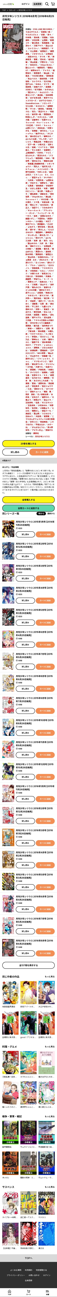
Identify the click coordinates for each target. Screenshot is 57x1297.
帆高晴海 (43, 422)
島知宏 (48, 251)
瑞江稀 (46, 298)
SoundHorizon (32, 103)
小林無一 (29, 249)
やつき (33, 109)
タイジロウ (34, 372)
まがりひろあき (45, 100)
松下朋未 (38, 89)
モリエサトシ (47, 402)
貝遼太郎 (45, 202)
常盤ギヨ (49, 430)
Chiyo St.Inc (46, 65)
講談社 (36, 433)
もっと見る (50, 976)
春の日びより (35, 136)
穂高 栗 (47, 391)
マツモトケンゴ (40, 361)
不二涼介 (35, 306)
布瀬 (45, 188)
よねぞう (31, 227)
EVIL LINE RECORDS (42, 29)
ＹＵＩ (48, 153)
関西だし (35, 411)
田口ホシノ (32, 92)
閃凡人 (36, 166)
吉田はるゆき (45, 216)
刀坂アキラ (38, 46)
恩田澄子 (37, 73)
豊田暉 (38, 249)
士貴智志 (49, 54)
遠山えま (49, 46)
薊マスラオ (44, 295)
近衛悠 (40, 293)
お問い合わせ (34, 1275)
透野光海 (42, 383)
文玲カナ (35, 397)
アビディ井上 (37, 430)
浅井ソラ (42, 301)
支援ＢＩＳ (36, 375)
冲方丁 (48, 221)
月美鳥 (48, 276)
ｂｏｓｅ (47, 125)
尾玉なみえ (42, 155)
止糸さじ (42, 265)
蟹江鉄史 (35, 43)
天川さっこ (44, 337)
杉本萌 (28, 37)
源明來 (36, 348)
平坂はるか (40, 424)
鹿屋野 (28, 279)
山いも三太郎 (31, 139)
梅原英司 (41, 68)
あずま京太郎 (35, 98)
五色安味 (29, 402)
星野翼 (46, 416)
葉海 (34, 383)
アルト (33, 265)
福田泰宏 (39, 158)
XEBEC (29, 89)
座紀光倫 (43, 78)
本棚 (47, 1294)
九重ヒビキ (46, 306)
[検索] (47, 4)
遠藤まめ (43, 194)
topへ (28, 1258)
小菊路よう (44, 408)
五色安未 (31, 405)
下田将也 (41, 219)
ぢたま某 (29, 106)
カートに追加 (42, 452)
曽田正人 (49, 254)
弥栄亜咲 (39, 276)
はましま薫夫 (35, 188)
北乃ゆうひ (36, 378)
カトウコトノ (33, 48)
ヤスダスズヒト (32, 35)
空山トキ (47, 400)
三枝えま (29, 276)
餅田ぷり (37, 400)
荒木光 (43, 59)
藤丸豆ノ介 (44, 235)
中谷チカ (33, 183)
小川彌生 (39, 221)
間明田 (46, 378)
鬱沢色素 (37, 312)
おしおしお (32, 235)
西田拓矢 (47, 114)
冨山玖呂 (31, 257)
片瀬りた (39, 367)
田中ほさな (36, 161)
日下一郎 (31, 144)
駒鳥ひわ (49, 293)
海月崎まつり (47, 326)
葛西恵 (28, 326)
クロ (27, 111)
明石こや (33, 205)
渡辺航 (40, 95)
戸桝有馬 (42, 370)
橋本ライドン (35, 246)
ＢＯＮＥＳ (40, 106)
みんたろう (44, 92)
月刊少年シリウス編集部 (40, 323)
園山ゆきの (32, 243)
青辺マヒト (42, 111)
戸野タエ (43, 62)
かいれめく (48, 177)
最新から (51, 513)
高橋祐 (44, 372)
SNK (48, 158)
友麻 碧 (37, 240)
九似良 (30, 180)
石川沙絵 (47, 81)
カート (28, 1294)
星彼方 (46, 309)
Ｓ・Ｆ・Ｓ (48, 279)
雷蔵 (35, 59)
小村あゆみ (42, 405)
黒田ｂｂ (39, 251)
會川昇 (40, 191)
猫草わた (45, 397)
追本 (35, 216)
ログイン (26, 4)
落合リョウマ (47, 386)
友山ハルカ (32, 78)
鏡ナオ (33, 229)
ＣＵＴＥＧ (42, 147)
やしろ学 (43, 139)
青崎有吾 (50, 76)
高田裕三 (43, 51)
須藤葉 (34, 304)
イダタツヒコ (37, 54)
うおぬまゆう (47, 208)
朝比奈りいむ (37, 364)
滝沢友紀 (37, 298)
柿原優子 (45, 48)
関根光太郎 (48, 161)
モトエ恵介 (36, 150)
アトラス (46, 70)
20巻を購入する (28, 443)
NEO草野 (41, 353)
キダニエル (42, 117)
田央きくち (38, 389)
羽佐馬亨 (35, 386)
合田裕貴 (47, 246)
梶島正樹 (37, 142)
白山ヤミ (43, 284)
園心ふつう (30, 68)
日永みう (29, 416)
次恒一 (38, 309)
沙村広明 (35, 40)
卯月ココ (33, 422)
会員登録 (37, 4)
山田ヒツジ (30, 128)
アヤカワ (37, 345)
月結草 (33, 301)
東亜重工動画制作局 (36, 164)
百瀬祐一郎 (45, 32)
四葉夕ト (39, 328)
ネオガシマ (32, 295)
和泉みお (43, 282)
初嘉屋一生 (46, 356)
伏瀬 (43, 35)
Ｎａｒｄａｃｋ (34, 210)
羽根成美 (35, 268)
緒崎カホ (47, 136)
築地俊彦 (39, 186)
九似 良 (43, 243)
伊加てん (37, 279)
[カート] (53, 4)
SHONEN (44, 205)
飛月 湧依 (30, 394)
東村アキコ (30, 224)
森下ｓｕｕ (30, 293)
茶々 (49, 35)
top (4, 10)
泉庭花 (28, 413)
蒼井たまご (30, 359)
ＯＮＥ (38, 125)
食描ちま (47, 287)
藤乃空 (36, 326)
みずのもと (49, 89)
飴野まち (43, 183)
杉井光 (40, 153)
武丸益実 (47, 317)
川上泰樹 (33, 51)
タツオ (42, 57)
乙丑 (29, 389)
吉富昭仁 (47, 150)
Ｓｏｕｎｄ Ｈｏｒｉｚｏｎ (37, 122)
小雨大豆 (41, 144)
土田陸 (44, 40)
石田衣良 (39, 180)
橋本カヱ (29, 309)
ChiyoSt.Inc (37, 197)
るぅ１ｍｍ (40, 262)
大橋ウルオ (34, 273)
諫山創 (46, 73)
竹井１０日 (42, 172)
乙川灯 (50, 224)
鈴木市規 (29, 254)
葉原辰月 (39, 254)
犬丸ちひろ (43, 260)
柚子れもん (40, 133)
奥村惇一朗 (36, 114)
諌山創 (48, 197)
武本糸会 (41, 128)
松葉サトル (46, 120)
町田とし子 (30, 117)
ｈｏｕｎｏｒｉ (32, 199)
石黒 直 (43, 304)
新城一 (30, 328)
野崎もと (35, 339)
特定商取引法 (41, 1270)
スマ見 (36, 202)
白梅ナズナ (38, 87)
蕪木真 (46, 249)
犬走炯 (38, 416)
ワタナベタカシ (36, 334)
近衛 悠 (49, 328)
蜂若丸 (44, 315)
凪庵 (34, 147)
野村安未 (41, 227)
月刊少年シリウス (25, 10)
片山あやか (34, 356)
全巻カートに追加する (28, 508)
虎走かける (32, 57)
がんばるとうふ (38, 427)
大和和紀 (33, 271)
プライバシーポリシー (16, 1275)
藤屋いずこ (30, 219)
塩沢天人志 (46, 166)
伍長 (37, 402)
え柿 (44, 339)
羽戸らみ (29, 84)
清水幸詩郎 (46, 342)
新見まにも (46, 273)
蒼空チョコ (36, 177)
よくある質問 (15, 1270)
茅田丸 (34, 337)
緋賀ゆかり (35, 70)
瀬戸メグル (36, 317)
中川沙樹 (44, 199)
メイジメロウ (42, 169)
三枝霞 (34, 284)
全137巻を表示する (28, 965)
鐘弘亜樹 (33, 194)
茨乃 (34, 111)
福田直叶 (39, 232)
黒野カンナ (32, 282)
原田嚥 (33, 370)
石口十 (28, 345)
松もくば (47, 312)
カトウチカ (36, 81)
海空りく (35, 208)
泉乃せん (43, 131)
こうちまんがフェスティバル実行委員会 (40, 419)
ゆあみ (38, 84)
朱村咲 (34, 408)
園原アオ (35, 342)
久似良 (28, 315)
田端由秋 (43, 350)
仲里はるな (48, 142)
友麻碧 (34, 131)
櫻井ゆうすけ (44, 290)
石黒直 (30, 186)
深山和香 (33, 62)
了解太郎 (31, 331)
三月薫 (28, 320)
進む (52, 183)
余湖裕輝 (33, 350)
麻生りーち (46, 411)
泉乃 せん (48, 240)
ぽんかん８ (30, 155)
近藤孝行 (35, 120)
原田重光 (41, 224)
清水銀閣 (41, 331)
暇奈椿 (49, 109)
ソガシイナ (46, 103)
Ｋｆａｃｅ (30, 169)
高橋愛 (48, 87)
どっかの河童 (31, 290)
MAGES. (34, 65)
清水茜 (36, 37)
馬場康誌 (45, 43)
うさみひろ (46, 413)
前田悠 (36, 315)
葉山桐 (36, 413)
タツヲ (46, 84)
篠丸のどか (36, 287)
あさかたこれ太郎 (41, 381)
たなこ (43, 271)
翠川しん (42, 229)
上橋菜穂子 (30, 153)
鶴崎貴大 (49, 232)
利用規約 (28, 1270)
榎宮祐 (41, 109)
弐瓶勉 (44, 37)
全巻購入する (28, 499)
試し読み (15, 452)
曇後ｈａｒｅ (35, 391)
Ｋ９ (45, 375)
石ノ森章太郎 (42, 394)
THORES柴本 (37, 76)
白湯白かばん (43, 257)
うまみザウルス (32, 32)
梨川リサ (39, 238)
